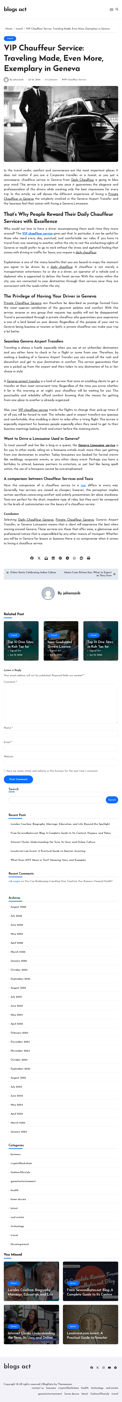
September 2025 (20, 979)
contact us (38, 1388)
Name (8, 728)
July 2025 (16, 997)
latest (14, 1208)
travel (10, 39)
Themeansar (65, 1384)
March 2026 (18, 952)
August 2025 (18, 988)
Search (14, 789)
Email (8, 742)
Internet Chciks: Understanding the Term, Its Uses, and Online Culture (53, 842)
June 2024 (17, 1096)
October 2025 (19, 970)
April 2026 (17, 943)
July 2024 (16, 1087)
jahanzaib (71, 593)
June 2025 (17, 1006)
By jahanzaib (17, 80)
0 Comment (51, 80)
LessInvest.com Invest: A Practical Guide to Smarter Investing (48, 851)
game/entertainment (23, 1181)
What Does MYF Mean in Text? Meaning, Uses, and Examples (48, 860)
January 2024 (19, 1132)
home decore (18, 1199)
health (14, 1190)
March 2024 (18, 1123)
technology (17, 1226)
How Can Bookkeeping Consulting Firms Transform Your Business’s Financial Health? (68, 881)
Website (8, 756)
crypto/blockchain (21, 1163)
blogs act (15, 9)
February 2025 (19, 1033)
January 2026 (19, 961)
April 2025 (17, 1024)
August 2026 (18, 907)
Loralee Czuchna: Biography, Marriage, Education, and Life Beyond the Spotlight (60, 824)
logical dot (15, 651)
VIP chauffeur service (37, 233)
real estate (17, 1217)
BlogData (47, 1384)
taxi (83, 485)
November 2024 (20, 1051)
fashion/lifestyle (20, 1172)
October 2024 (19, 1060)
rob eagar (14, 881)
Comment (10, 682)
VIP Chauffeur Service (74, 80)
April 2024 (17, 1114)
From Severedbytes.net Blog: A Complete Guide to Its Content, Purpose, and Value (61, 833)
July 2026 (16, 916)
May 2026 (17, 934)
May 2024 (17, 1105)
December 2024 (20, 1042)
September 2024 (20, 1069)
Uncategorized (20, 1244)
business (16, 1154)
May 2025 (17, 1015)
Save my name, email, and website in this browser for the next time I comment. (52, 771)
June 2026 (17, 925)
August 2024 (18, 1078)
